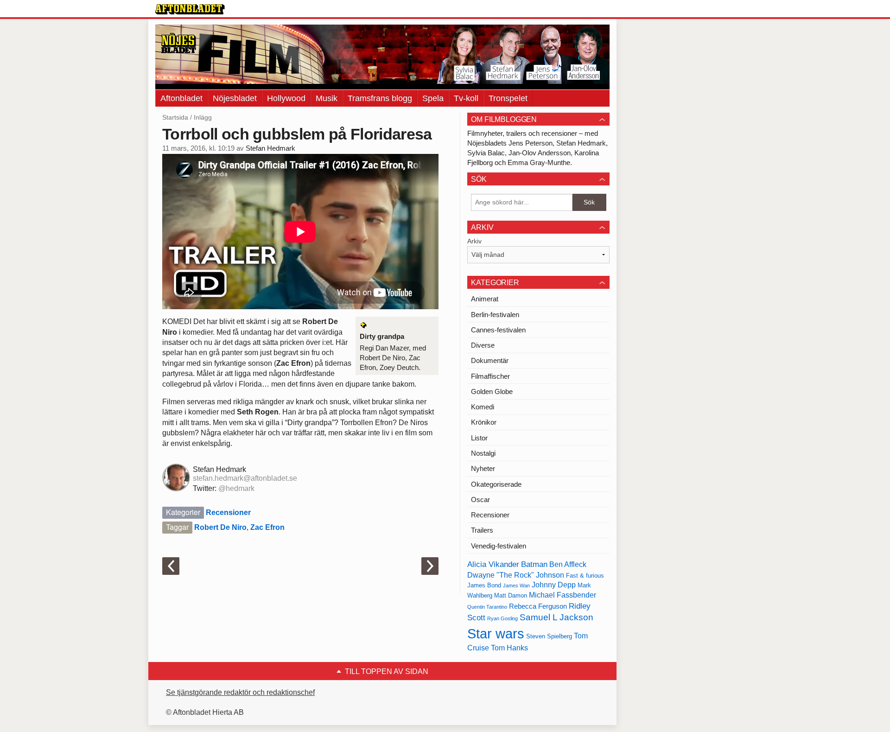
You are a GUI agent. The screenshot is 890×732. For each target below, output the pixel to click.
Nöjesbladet (235, 98)
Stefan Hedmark (270, 148)
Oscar (480, 499)
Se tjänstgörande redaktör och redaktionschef (240, 692)
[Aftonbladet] (190, 9)
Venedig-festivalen (498, 546)
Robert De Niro (220, 527)
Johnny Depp (554, 585)
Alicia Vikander (493, 564)
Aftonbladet (181, 98)
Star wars (495, 633)
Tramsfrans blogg (380, 98)
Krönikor (483, 422)
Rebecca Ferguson (538, 606)
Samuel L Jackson (556, 617)
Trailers (482, 530)
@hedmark (236, 488)
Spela (433, 98)
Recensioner (228, 512)
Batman (534, 564)
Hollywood (286, 98)
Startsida (175, 117)
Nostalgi (483, 453)
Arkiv (474, 241)
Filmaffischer (490, 376)
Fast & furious (585, 575)
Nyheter (483, 468)
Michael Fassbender (562, 595)
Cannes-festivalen (498, 330)
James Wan (516, 585)
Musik (326, 98)
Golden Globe (492, 391)
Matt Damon (510, 595)
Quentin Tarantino (487, 607)
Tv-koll (466, 98)
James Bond (484, 585)
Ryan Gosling (502, 618)
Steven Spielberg (549, 636)
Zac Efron (267, 527)
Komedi (482, 407)
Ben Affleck (567, 564)
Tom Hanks (509, 648)
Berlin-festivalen (495, 314)
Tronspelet (508, 98)
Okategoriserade (496, 484)
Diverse (483, 345)
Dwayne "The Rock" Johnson (515, 575)
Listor (479, 438)
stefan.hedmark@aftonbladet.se (245, 478)
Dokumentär (490, 360)
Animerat (484, 299)
